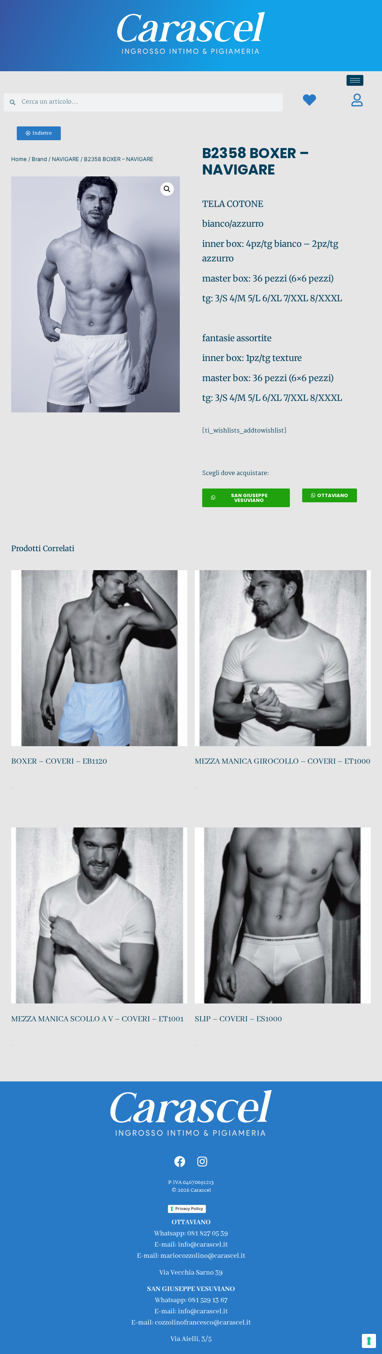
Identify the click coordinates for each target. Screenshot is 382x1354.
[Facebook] (180, 1161)
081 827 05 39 (207, 1233)
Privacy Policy (189, 1208)
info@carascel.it (203, 1244)
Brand (39, 159)
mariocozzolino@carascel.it (202, 1255)
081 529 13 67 (208, 1300)
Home (19, 159)
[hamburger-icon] (355, 80)
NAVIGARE (65, 159)
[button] (39, 133)
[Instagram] (202, 1161)
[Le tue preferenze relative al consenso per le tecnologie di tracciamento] (369, 1341)
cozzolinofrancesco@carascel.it (203, 1322)
